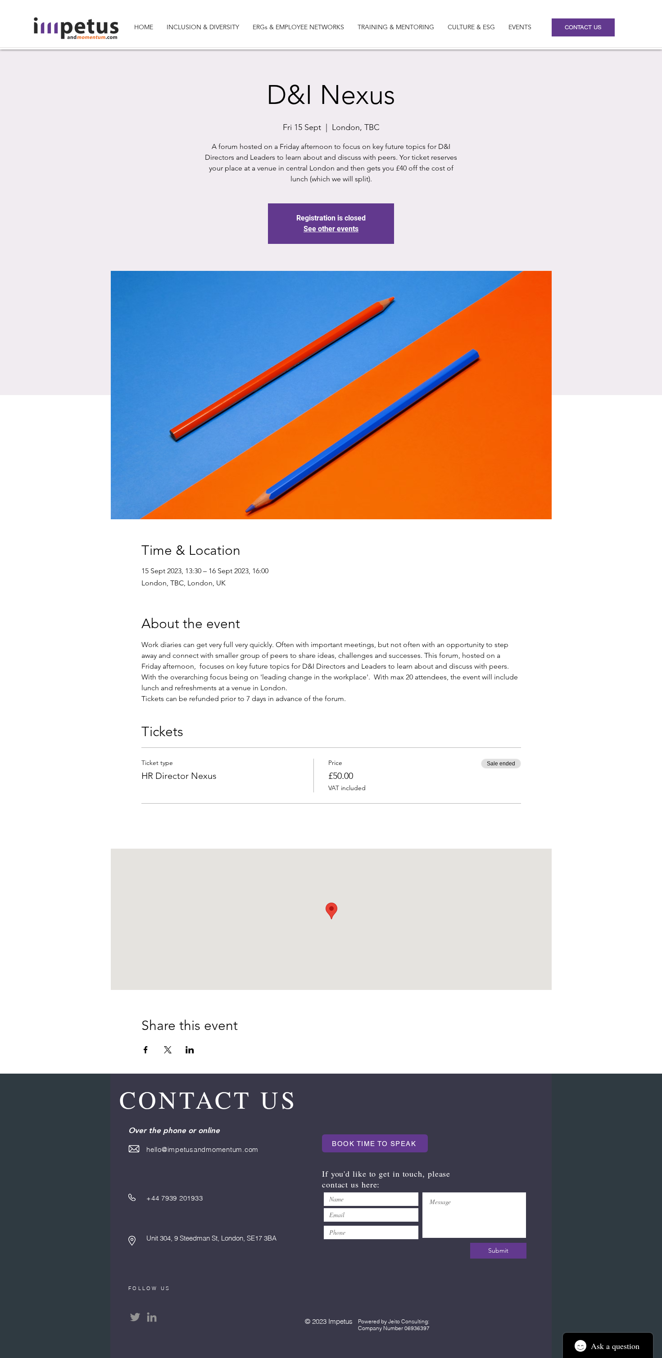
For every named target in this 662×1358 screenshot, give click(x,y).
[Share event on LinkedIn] (190, 1049)
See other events (331, 229)
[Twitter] (135, 1317)
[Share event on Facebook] (145, 1049)
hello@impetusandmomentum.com (202, 1149)
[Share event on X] (167, 1049)
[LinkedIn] (152, 1317)
